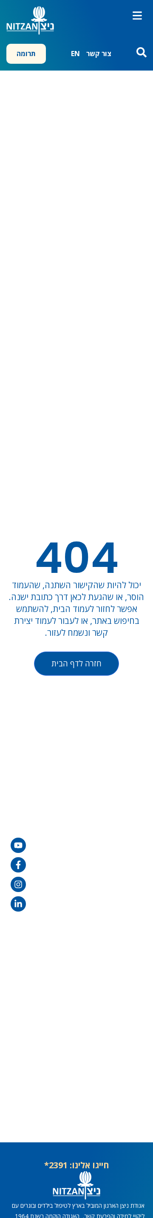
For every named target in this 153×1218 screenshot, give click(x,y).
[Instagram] (18, 884)
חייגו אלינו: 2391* (76, 1165)
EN (75, 53)
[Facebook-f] (18, 864)
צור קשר (98, 53)
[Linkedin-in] (18, 904)
